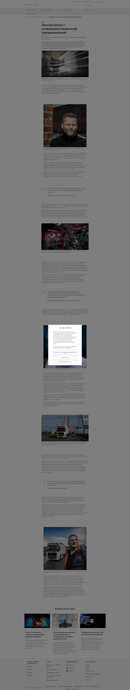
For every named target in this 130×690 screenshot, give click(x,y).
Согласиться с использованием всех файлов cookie (64, 353)
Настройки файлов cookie (65, 361)
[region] (65, 345)
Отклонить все (65, 357)
